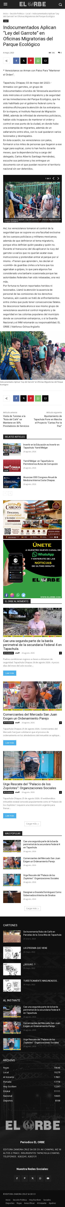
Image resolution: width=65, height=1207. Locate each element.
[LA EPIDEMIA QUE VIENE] (12, 953)
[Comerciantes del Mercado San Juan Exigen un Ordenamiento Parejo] (32, 696)
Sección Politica (17, 13)
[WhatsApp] (38, 61)
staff (17, 653)
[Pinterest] (31, 61)
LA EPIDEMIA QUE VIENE (35, 948)
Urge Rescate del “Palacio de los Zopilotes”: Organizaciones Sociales (29, 786)
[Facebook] (16, 61)
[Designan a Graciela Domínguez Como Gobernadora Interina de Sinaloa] (12, 897)
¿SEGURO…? (29, 964)
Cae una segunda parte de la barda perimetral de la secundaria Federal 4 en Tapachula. (32, 645)
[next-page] (10, 493)
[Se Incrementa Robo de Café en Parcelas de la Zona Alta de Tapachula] (12, 936)
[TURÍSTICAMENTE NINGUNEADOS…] (12, 985)
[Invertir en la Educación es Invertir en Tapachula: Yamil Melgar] (12, 449)
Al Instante (8, 653)
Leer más (10, 673)
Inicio (5, 13)
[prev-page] (5, 493)
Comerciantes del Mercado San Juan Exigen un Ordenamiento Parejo (30, 716)
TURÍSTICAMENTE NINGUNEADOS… (40, 981)
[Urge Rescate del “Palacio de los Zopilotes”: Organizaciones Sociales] (32, 765)
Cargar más (31, 823)
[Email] (45, 61)
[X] (23, 61)
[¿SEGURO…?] (12, 969)
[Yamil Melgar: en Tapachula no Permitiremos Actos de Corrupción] (12, 466)
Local (28, 13)
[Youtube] (48, 1178)
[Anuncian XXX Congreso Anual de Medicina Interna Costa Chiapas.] (12, 482)
